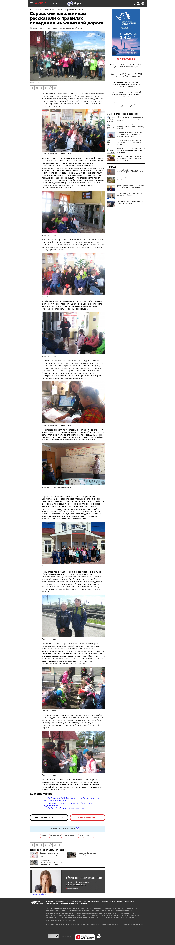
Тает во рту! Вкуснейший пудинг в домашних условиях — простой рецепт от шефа (130, 158)
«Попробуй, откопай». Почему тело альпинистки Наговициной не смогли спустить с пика (130, 134)
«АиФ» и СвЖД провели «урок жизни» (66, 808)
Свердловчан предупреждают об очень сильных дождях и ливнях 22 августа (126, 94)
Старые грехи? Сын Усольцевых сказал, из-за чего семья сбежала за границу (130, 142)
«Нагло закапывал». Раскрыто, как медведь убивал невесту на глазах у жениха (130, 127)
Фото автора (34, 82)
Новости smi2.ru (38, 894)
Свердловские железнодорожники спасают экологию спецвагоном (51, 862)
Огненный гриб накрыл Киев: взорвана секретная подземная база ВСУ (130, 171)
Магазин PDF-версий (91, 901)
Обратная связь (52, 904)
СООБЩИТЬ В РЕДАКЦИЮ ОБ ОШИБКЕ (74, 904)
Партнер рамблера (66, 936)
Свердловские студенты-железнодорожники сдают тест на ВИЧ (53, 855)
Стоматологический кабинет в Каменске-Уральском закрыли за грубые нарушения (126, 85)
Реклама (49, 901)
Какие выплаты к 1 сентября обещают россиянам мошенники (130, 202)
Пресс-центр (76, 901)
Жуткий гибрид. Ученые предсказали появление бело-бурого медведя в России (131, 119)
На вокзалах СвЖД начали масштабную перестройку (87, 854)
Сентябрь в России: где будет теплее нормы (130, 178)
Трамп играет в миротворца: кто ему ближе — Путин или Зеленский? (130, 186)
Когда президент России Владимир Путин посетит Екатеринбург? (126, 66)
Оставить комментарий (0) (87, 817)
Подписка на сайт (62, 901)
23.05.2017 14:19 (35, 10)
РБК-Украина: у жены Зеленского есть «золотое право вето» (129, 194)
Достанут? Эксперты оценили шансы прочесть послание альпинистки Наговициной (131, 150)
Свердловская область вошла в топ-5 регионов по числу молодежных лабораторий (126, 104)
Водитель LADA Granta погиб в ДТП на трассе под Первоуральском (126, 75)
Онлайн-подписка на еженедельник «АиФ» (118, 901)
